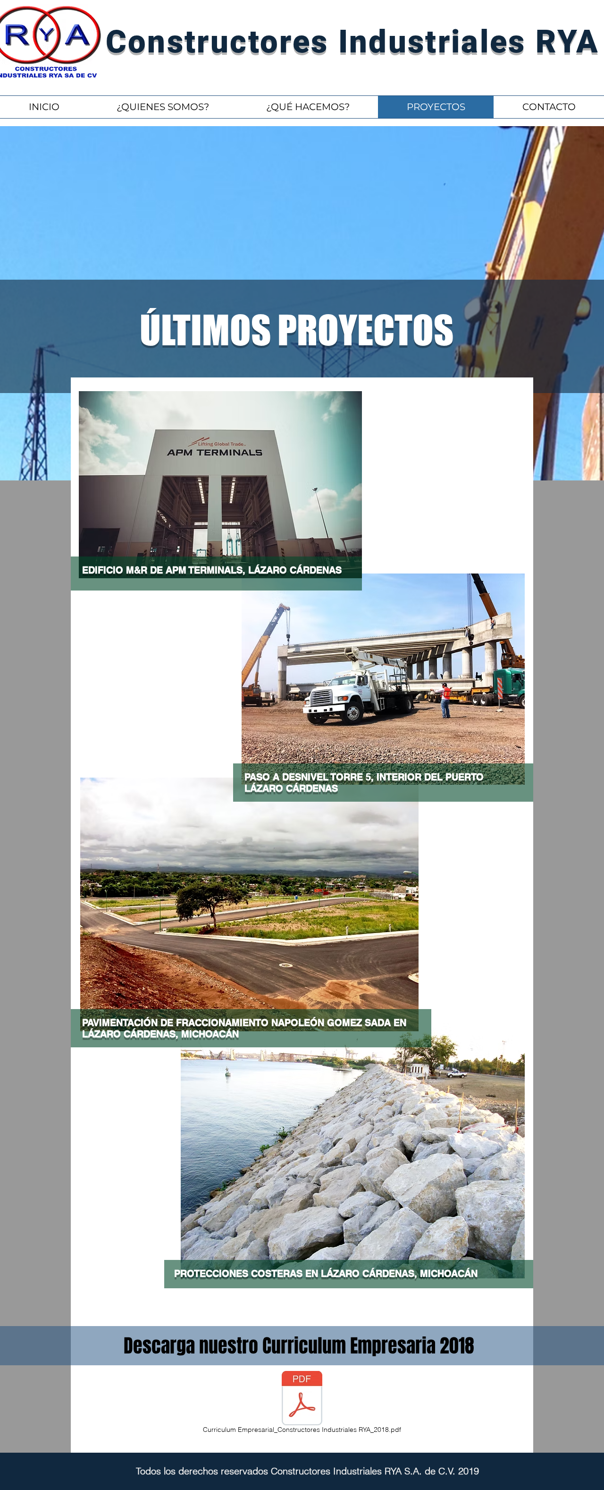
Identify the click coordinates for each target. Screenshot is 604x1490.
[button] (307, 107)
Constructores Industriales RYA (353, 41)
